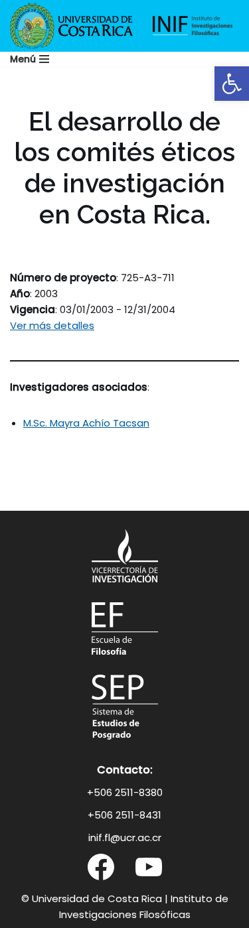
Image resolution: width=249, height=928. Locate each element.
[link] (231, 83)
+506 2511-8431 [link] (124, 815)
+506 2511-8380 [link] (125, 792)
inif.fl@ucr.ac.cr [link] (124, 837)
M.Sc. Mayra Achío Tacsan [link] (86, 423)
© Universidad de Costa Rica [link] (91, 898)
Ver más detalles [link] (52, 325)
